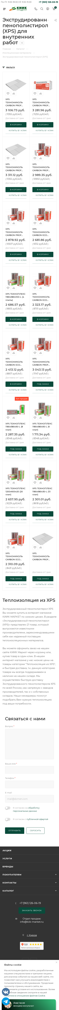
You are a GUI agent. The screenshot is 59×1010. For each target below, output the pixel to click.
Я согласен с (30, 819)
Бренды (8, 866)
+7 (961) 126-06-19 (48, 2)
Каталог (8, 890)
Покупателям (12, 874)
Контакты (9, 882)
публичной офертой (37, 819)
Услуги (7, 858)
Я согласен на (26, 809)
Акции (7, 850)
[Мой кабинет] (47, 9)
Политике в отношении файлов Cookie (24, 995)
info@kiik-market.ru (32, 921)
